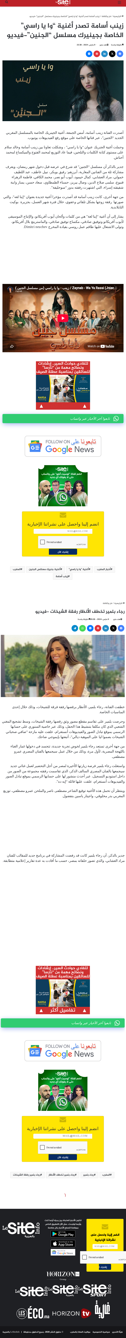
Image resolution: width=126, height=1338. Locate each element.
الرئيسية (117, 16)
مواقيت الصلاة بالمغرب (80, 1332)
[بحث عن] (6, 4)
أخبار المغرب (104, 569)
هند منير (103, 45)
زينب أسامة (62, 576)
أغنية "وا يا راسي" (79, 569)
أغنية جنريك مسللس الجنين (45, 569)
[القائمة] (119, 4)
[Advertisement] (63, 257)
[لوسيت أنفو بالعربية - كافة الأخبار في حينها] (63, 3)
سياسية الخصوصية (101, 1332)
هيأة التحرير (117, 1332)
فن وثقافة (106, 16)
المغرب (17, 569)
